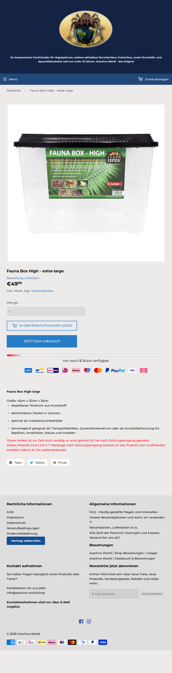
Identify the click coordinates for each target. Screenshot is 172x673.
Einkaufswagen (156, 79)
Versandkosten (42, 291)
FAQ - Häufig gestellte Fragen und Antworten (123, 512)
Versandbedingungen (23, 528)
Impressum (15, 517)
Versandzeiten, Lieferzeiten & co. (113, 527)
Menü (13, 79)
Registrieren (152, 594)
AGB (10, 512)
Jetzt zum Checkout (42, 341)
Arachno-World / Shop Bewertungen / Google (123, 553)
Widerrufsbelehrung (22, 533)
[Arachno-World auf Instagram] (89, 622)
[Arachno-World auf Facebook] (81, 622)
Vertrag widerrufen (26, 540)
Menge (12, 303)
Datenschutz (16, 522)
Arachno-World (29, 634)
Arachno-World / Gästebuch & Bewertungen (122, 558)
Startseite (14, 90)
